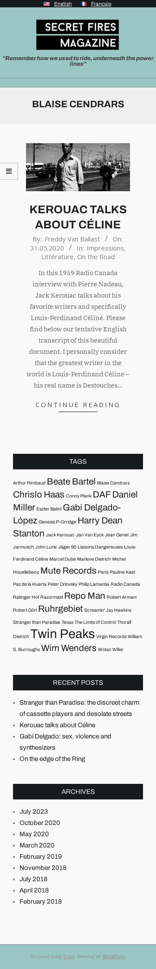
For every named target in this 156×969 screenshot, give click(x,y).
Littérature (57, 256)
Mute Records (68, 570)
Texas (67, 622)
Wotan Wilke (110, 649)
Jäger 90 (67, 547)
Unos (69, 956)
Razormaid (51, 597)
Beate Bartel (71, 481)
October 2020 (40, 822)
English (63, 4)
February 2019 (41, 856)
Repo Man (84, 595)
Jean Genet (117, 535)
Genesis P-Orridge (57, 522)
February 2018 (41, 901)
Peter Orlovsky (62, 584)
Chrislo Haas (39, 494)
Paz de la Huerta (29, 584)
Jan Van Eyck (90, 535)
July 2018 (34, 879)
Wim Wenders (69, 648)
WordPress (113, 956)
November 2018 (43, 867)
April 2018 (34, 890)
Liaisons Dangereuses (100, 547)
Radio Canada (125, 584)
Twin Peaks (62, 634)
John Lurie (46, 547)
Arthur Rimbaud (29, 483)
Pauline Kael (122, 572)
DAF (102, 494)
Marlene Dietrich (94, 559)
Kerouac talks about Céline (57, 725)
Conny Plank (78, 496)
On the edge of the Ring (52, 758)
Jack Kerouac (60, 535)
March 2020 (37, 845)
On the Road (96, 256)
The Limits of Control (95, 622)
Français (101, 4)
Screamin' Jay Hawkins (107, 610)
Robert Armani (121, 597)
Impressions (105, 248)
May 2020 (34, 834)
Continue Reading (78, 404)
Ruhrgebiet (60, 608)
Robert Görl (25, 610)
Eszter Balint (49, 509)
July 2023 (34, 811)
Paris (103, 572)
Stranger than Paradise (36, 622)
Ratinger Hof (26, 597)
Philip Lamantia (93, 584)
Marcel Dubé (62, 559)
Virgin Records (111, 636)
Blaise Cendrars (113, 483)
